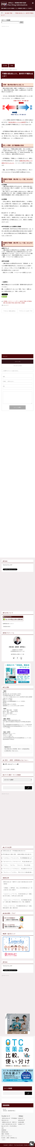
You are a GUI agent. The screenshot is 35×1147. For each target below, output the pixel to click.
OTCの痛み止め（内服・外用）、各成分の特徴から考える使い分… (17, 854)
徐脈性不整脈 (17, 302)
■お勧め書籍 (21, 1122)
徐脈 (7, 302)
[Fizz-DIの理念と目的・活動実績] (17, 618)
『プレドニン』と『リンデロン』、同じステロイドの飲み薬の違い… (18, 872)
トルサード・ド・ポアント (13, 301)
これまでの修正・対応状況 (9, 769)
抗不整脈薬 (29, 301)
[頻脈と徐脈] (17, 115)
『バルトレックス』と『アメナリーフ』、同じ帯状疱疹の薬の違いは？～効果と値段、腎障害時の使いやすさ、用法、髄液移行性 (17, 900)
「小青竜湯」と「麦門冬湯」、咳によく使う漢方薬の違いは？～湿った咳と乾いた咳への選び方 (17, 888)
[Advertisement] (17, 44)
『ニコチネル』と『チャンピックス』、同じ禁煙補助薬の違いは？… (18, 858)
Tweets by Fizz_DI (7, 564)
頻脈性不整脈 (11, 302)
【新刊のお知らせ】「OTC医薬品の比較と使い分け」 (14, 850)
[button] (31, 1143)
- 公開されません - (8, 381)
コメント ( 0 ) (17, 361)
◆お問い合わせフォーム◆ (10, 764)
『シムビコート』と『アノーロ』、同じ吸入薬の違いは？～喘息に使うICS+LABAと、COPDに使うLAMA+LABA (17, 894)
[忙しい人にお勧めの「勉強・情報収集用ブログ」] (17, 926)
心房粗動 (5, 301)
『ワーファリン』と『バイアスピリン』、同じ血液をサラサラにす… (18, 868)
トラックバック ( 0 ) (17, 365)
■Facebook (20, 1120)
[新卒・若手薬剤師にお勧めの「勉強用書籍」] (17, 919)
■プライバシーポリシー (7, 1135)
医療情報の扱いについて (8, 623)
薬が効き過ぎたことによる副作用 (17, 122)
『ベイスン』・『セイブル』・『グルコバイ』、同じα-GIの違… (17, 865)
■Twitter (20, 1118)
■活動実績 (4, 1130)
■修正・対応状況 (5, 1133)
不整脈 (10, 13)
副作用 (21, 301)
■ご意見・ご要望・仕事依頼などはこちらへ (9, 1138)
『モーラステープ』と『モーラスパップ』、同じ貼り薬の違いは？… (18, 861)
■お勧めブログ (21, 1124)
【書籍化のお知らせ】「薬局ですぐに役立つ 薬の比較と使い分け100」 (9, 1123)
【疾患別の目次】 (7, 626)
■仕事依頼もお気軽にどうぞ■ (17, 654)
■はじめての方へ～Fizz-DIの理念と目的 (9, 1127)
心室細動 (23, 302)
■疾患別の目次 (5, 1132)
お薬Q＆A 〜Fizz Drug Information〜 (16, 1145)
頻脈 (4, 302)
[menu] (33, 3)
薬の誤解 (7, 13)
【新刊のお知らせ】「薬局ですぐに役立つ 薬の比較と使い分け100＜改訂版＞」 (17, 882)
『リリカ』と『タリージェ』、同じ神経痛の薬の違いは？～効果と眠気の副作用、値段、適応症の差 (17, 906)
